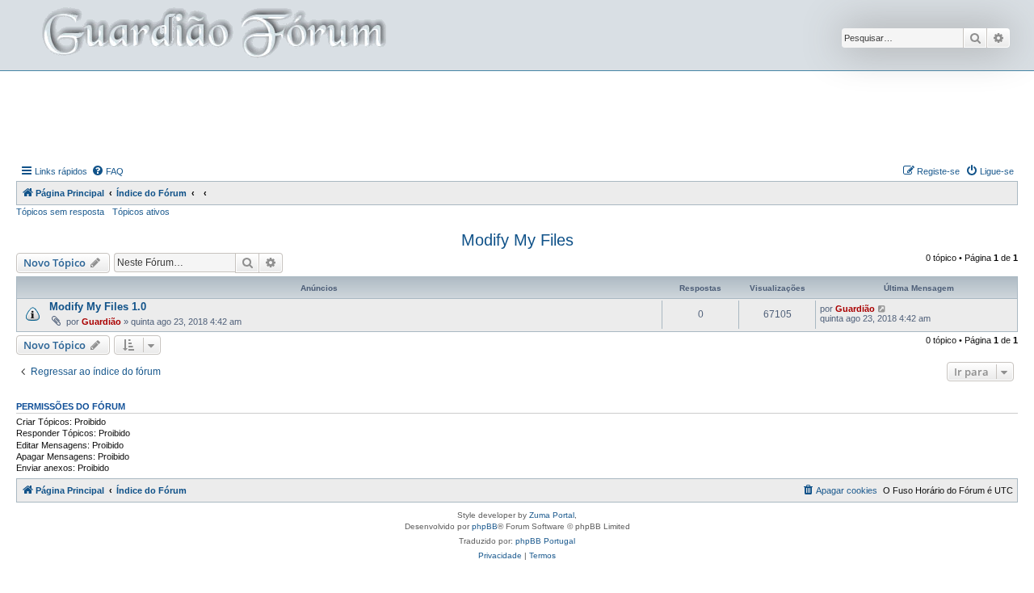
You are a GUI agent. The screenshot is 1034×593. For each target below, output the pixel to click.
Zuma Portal (551, 515)
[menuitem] (107, 171)
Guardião (101, 321)
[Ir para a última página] (882, 308)
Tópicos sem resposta (60, 212)
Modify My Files (517, 240)
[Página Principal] (212, 35)
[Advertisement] (517, 115)
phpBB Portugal (545, 540)
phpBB (485, 526)
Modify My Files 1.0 (97, 307)
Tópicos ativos (141, 212)
